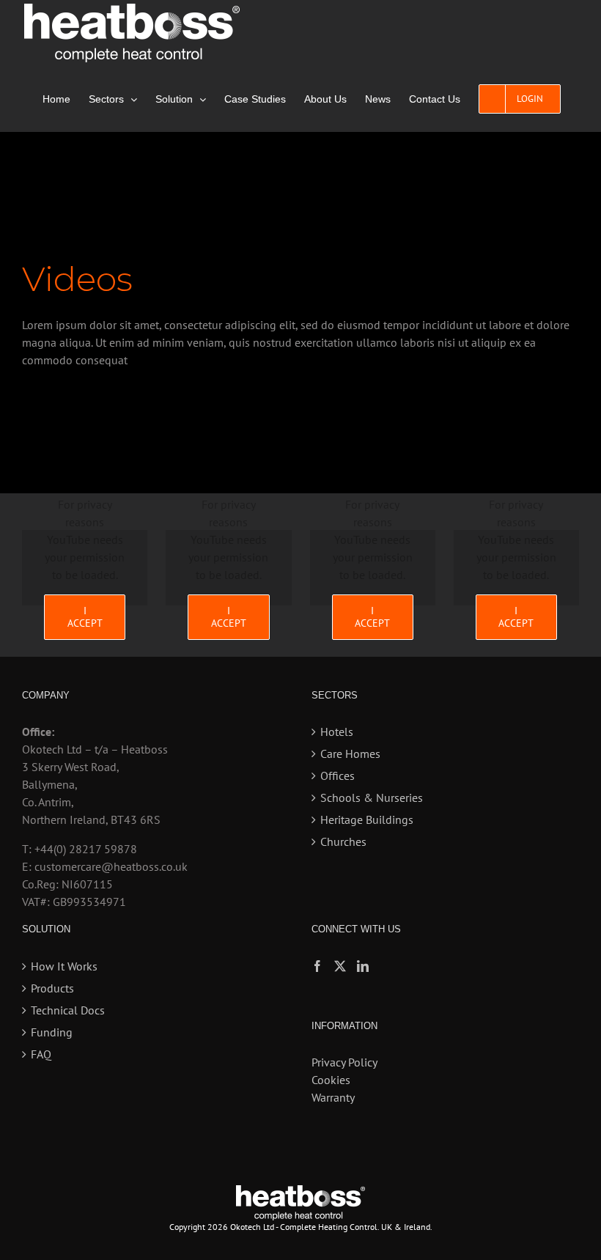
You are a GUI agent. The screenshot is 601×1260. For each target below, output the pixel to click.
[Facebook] (317, 966)
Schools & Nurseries (371, 797)
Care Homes (350, 753)
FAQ (41, 1054)
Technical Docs (68, 1010)
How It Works (64, 966)
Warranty (333, 1097)
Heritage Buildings (366, 819)
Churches (343, 841)
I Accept (85, 617)
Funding (52, 1032)
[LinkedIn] (363, 966)
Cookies (330, 1079)
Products (52, 988)
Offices (337, 775)
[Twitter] (340, 966)
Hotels (336, 731)
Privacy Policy (344, 1062)
